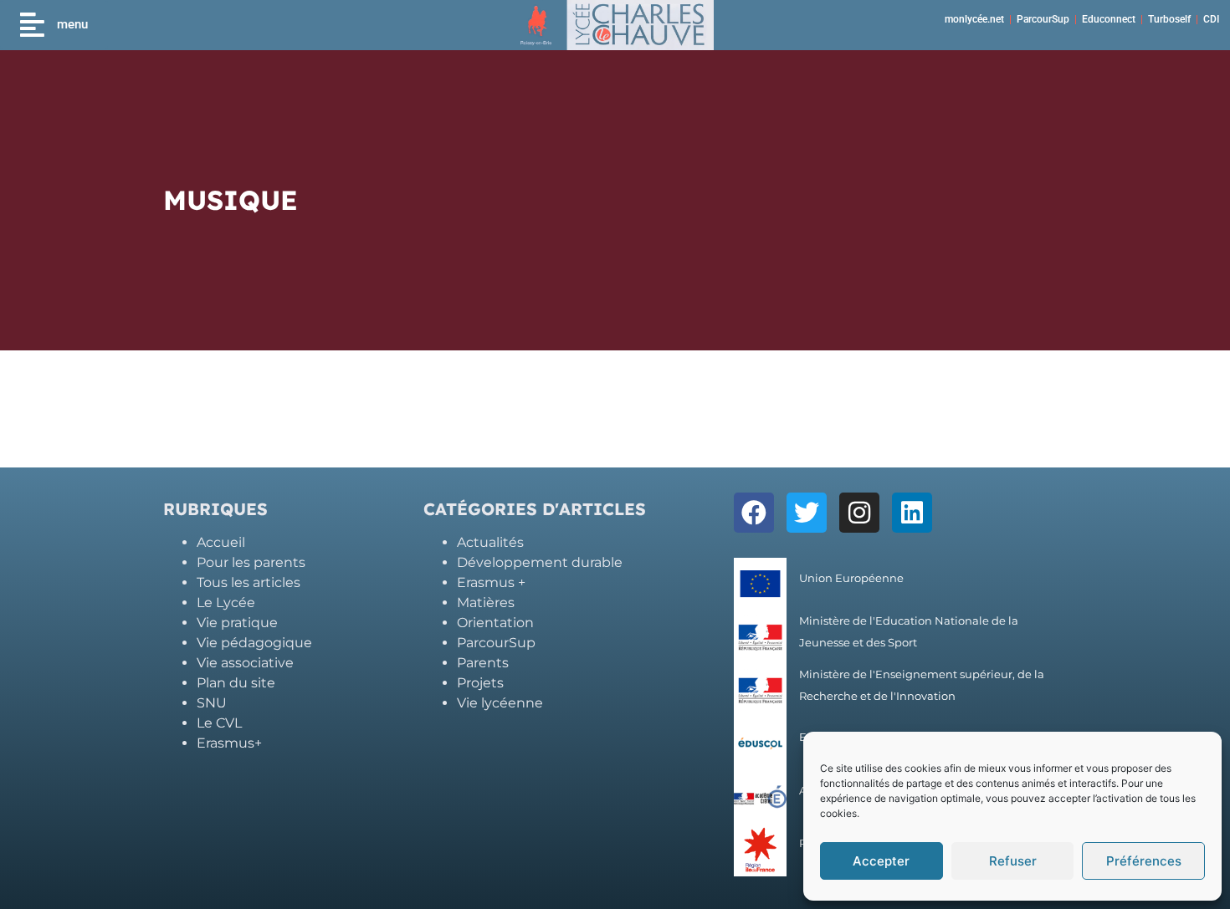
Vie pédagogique (254, 643)
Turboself (1169, 19)
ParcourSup (1043, 19)
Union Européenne (851, 578)
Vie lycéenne (500, 703)
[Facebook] (754, 513)
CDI (1211, 19)
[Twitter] (807, 513)
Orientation (495, 623)
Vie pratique (237, 623)
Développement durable (540, 562)
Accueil (221, 542)
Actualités (490, 542)
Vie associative (245, 663)
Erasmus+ (229, 743)
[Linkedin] (912, 513)
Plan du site (236, 683)
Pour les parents (251, 562)
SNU (212, 703)
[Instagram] (859, 513)
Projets (480, 683)
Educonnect (1108, 19)
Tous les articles (248, 582)
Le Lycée (226, 602)
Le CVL (219, 723)
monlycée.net (974, 19)
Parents (483, 663)
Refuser (1013, 861)
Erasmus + (491, 582)
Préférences (1143, 861)
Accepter (881, 861)
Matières (486, 602)
